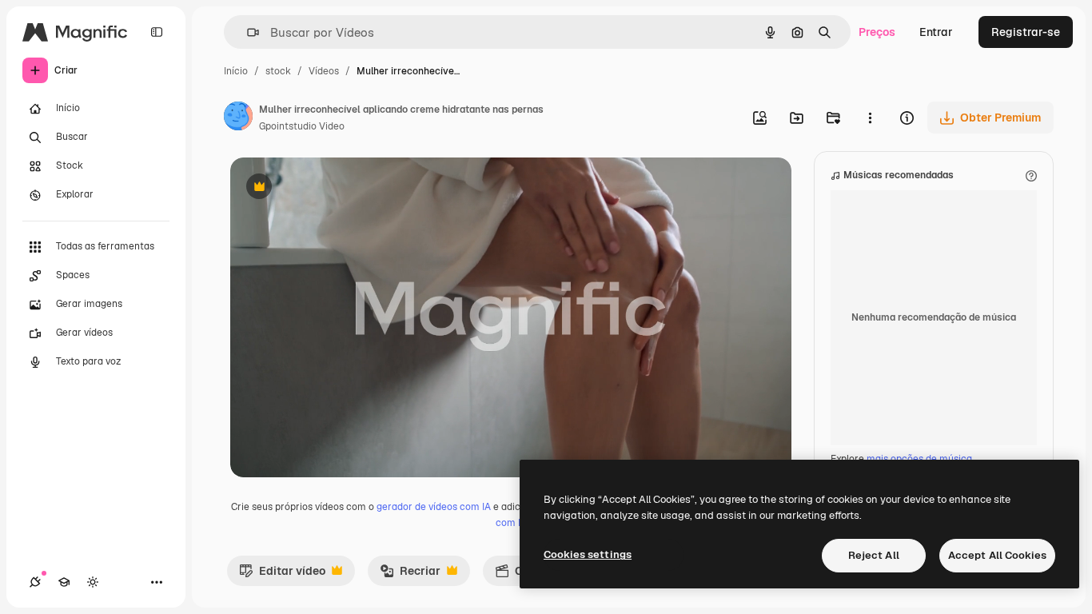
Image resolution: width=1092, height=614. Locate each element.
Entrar (936, 32)
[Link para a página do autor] (238, 118)
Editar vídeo (282, 575)
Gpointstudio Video (302, 126)
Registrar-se (1025, 32)
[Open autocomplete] (247, 32)
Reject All (873, 555)
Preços (877, 32)
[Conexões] (35, 582)
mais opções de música (919, 459)
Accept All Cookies (997, 555)
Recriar (410, 575)
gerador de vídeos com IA (434, 506)
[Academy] (64, 582)
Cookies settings (588, 554)
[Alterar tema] (93, 582)
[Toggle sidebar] (156, 32)
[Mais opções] (870, 118)
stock (278, 71)
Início (236, 71)
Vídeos (324, 71)
